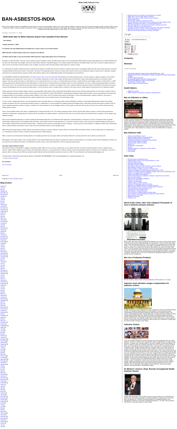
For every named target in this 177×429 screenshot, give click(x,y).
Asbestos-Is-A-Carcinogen (135, 181)
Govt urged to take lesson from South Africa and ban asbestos (144, 166)
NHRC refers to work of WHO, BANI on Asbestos (141, 16)
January (2, 206)
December (3, 192)
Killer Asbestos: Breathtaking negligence (138, 178)
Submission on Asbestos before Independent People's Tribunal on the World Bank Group (151, 171)
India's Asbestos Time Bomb (135, 195)
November (3, 194)
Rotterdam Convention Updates (136, 164)
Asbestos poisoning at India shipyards (138, 174)
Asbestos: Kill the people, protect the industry (140, 184)
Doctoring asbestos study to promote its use (139, 188)
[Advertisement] (22, 170)
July (1, 198)
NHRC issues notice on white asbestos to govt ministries (143, 18)
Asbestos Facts (132, 198)
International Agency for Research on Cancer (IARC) (142, 148)
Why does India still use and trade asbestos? (140, 26)
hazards (130, 147)
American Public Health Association (137, 143)
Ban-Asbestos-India (28, 19)
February (2, 191)
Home (60, 175)
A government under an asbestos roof (138, 189)
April (1, 203)
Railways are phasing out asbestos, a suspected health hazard (144, 23)
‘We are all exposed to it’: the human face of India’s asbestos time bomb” (147, 25)
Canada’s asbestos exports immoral (137, 182)
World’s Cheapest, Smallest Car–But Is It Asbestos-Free (143, 169)
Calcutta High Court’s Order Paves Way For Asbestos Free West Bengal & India (149, 22)
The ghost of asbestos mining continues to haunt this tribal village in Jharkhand (149, 27)
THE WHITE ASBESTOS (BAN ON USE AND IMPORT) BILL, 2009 (146, 73)
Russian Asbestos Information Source (138, 159)
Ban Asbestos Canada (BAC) (135, 145)
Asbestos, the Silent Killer (135, 180)
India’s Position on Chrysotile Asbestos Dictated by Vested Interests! (146, 193)
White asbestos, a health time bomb (137, 191)
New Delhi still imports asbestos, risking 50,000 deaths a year (144, 29)
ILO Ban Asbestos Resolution (136, 77)
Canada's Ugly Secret (133, 19)
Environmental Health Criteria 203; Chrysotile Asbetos (142, 79)
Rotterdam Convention (134, 196)
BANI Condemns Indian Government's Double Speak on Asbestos (145, 187)
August (2, 186)
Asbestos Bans (132, 149)
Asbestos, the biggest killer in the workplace (139, 173)
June (1, 187)
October (2, 196)
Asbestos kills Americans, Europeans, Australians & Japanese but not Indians (148, 175)
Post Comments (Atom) (16, 178)
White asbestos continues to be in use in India (140, 167)
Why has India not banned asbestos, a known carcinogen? (143, 30)
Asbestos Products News (134, 162)
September (3, 211)
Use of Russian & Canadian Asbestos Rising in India (142, 192)
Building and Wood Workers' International (139, 138)
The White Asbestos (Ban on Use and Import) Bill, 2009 (46, 77)
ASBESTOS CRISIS (133, 91)
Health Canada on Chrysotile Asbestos (138, 83)
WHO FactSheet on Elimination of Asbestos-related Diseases (144, 92)
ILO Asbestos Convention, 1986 (136, 82)
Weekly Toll (131, 144)
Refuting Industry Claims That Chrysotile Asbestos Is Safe (143, 160)
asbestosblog (131, 151)
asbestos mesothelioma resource (136, 136)
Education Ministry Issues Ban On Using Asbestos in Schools (144, 15)
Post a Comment (6, 164)
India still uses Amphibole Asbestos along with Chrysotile (143, 185)
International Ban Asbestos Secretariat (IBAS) (140, 137)
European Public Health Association (137, 141)
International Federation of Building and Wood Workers (142, 140)
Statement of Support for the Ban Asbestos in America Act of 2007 (145, 170)
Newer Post (5, 175)
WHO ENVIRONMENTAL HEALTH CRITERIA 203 (141, 80)
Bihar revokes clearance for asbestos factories (140, 20)
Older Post (116, 175)
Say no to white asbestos (134, 177)
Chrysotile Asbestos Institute (135, 163)
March (2, 218)
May (1, 189)
